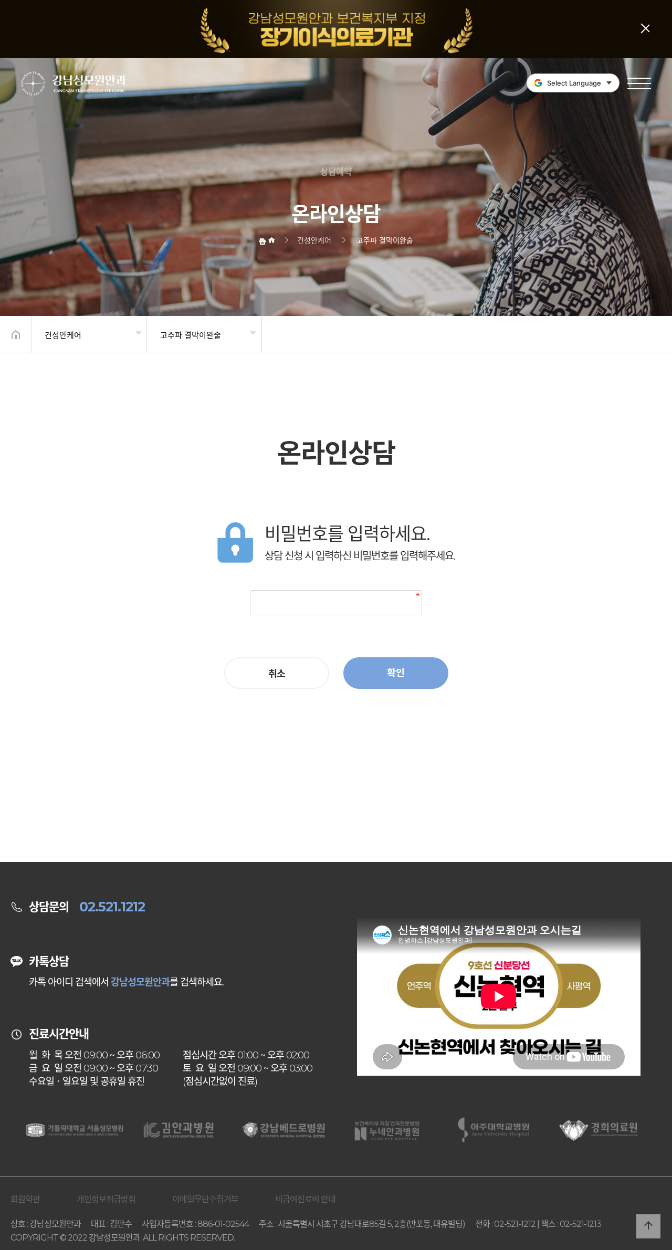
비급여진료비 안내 (305, 1199)
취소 (276, 674)
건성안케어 (63, 335)
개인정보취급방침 (106, 1199)
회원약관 (25, 1199)
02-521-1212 (515, 1224)
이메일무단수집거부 (205, 1199)
